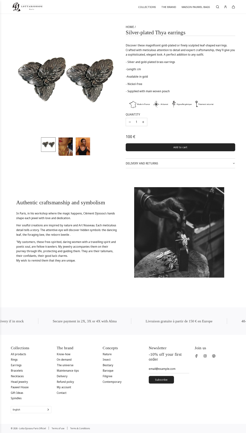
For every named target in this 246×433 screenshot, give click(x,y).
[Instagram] (205, 356)
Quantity (133, 114)
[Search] (218, 7)
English (16, 409)
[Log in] (225, 7)
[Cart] (233, 7)
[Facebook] (196, 356)
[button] (15, 79)
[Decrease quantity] (130, 122)
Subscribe (161, 379)
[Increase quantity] (143, 122)
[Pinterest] (214, 356)
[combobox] (31, 409)
